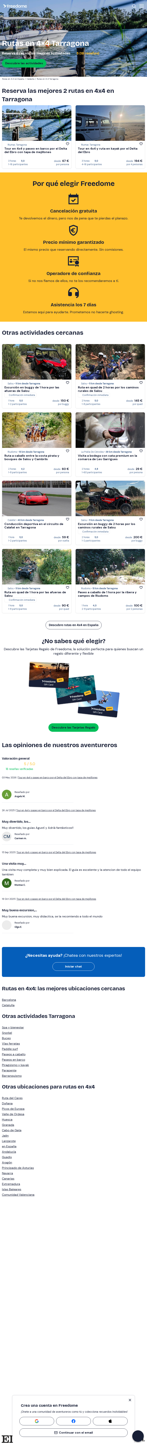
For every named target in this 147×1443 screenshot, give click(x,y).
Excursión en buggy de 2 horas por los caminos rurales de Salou (106, 525)
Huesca (7, 1119)
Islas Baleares (11, 1189)
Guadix (7, 1157)
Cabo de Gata (11, 1130)
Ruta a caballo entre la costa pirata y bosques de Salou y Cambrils (31, 457)
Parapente (9, 1070)
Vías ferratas (11, 1044)
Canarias (8, 1179)
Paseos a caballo (13, 1054)
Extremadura (11, 1184)
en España (9, 1146)
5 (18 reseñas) (87, 53)
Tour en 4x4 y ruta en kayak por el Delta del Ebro (107, 150)
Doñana (7, 1103)
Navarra (7, 1173)
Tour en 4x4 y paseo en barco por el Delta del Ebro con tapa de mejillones (35, 150)
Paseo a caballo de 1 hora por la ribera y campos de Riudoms (107, 594)
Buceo (6, 1038)
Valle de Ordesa (13, 1114)
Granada (8, 1125)
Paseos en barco (13, 1060)
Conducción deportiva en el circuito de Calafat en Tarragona (33, 525)
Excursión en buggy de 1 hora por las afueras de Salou (31, 389)
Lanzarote (9, 1141)
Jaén (5, 1136)
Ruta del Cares (12, 1098)
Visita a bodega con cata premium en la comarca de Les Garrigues (107, 457)
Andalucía (9, 1152)
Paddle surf (10, 1049)
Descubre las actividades (24, 63)
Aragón (7, 1162)
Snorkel (7, 1033)
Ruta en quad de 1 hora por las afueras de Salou (35, 594)
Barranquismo (12, 1076)
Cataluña (8, 1005)
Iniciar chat (73, 966)
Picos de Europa (13, 1109)
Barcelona (9, 1000)
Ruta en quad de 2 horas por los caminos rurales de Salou (108, 389)
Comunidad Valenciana (18, 1195)
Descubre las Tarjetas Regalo (73, 727)
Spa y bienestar (13, 1027)
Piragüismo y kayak (15, 1065)
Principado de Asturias (18, 1168)
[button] (138, 1436)
